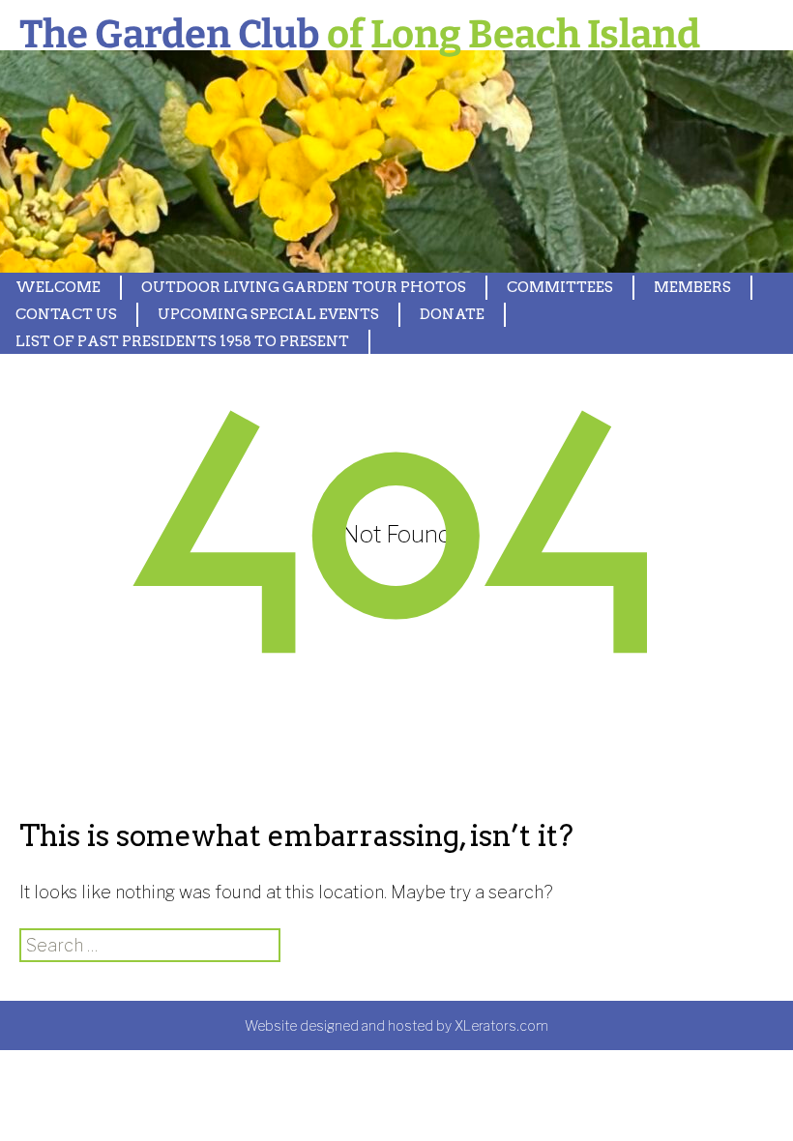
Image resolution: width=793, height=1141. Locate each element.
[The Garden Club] (396, 161)
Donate (452, 314)
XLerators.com (501, 1025)
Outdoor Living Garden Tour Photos (303, 287)
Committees (560, 287)
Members (692, 287)
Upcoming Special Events (268, 314)
